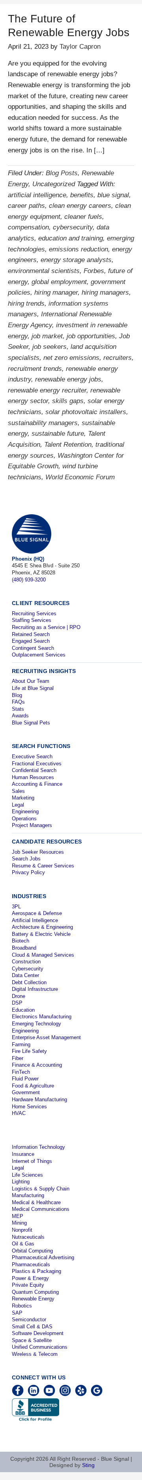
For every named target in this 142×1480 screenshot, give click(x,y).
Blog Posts (62, 173)
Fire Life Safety (29, 1051)
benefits (81, 195)
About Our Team (30, 681)
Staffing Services (31, 620)
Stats (18, 709)
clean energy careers (80, 205)
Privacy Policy (28, 872)
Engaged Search (31, 641)
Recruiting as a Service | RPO (46, 627)
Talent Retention (68, 444)
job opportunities (91, 336)
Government (26, 1092)
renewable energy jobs (68, 379)
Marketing (23, 798)
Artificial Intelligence (35, 920)
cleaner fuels (83, 216)
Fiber (17, 1058)
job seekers (49, 346)
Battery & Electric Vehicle (41, 934)
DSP (17, 1003)
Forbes (94, 271)
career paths (26, 205)
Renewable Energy (33, 1299)
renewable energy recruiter (47, 390)
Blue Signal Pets (31, 723)
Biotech (20, 941)
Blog (17, 695)
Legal (18, 805)
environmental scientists (44, 271)
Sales (18, 791)
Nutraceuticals (28, 1237)
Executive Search (32, 756)
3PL (16, 907)
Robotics (22, 1306)
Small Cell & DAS (32, 1327)
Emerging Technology (36, 1024)
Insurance (23, 1154)
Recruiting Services (34, 613)
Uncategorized (53, 184)
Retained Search (31, 634)
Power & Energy (30, 1278)
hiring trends (26, 303)
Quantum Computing (35, 1292)
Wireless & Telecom (35, 1354)
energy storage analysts (76, 260)
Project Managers (32, 825)
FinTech (21, 1072)
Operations (24, 819)
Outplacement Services (38, 655)
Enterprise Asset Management (46, 1037)
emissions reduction (78, 249)
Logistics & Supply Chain (40, 1189)
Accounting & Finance (37, 784)
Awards (20, 716)
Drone (18, 996)
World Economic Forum (80, 477)
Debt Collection (29, 982)
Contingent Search (33, 648)
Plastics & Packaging (36, 1271)
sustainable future (58, 433)
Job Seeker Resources (38, 852)
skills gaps (68, 401)
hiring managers (105, 292)
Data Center (25, 975)
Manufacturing (28, 1195)
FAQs (18, 702)
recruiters (117, 357)
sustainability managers (43, 423)
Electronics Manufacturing (41, 1017)
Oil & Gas (23, 1244)
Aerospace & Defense (37, 913)
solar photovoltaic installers (85, 412)
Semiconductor (29, 1319)
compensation (28, 227)
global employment (59, 282)
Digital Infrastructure (35, 989)
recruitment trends (35, 368)
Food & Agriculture (33, 1086)
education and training (70, 238)
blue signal (113, 195)
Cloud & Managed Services (43, 955)
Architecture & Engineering (42, 927)
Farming (21, 1044)
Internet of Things (32, 1161)
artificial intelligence (37, 195)
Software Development (38, 1333)
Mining (19, 1223)
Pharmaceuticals (31, 1264)
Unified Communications (39, 1347)
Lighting (21, 1182)
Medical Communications (40, 1209)
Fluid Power (25, 1079)
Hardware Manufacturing (39, 1099)
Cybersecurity (27, 969)
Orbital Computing (32, 1251)
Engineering (25, 811)
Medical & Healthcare (36, 1202)
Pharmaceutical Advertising (43, 1257)
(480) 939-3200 (29, 580)
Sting (88, 1465)
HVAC (19, 1113)
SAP (17, 1313)
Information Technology (38, 1147)
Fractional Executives (37, 764)
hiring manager (56, 292)
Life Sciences (27, 1175)
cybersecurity (73, 227)
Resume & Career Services (43, 866)
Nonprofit (22, 1230)
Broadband (24, 948)
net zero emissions (71, 357)
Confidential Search (34, 770)
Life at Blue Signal (33, 688)
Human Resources (33, 777)
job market (47, 336)
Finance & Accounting (37, 1065)
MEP (17, 1216)
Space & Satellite (32, 1340)
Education (23, 1010)
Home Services (29, 1107)
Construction (26, 962)
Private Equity (28, 1285)
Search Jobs (26, 859)
